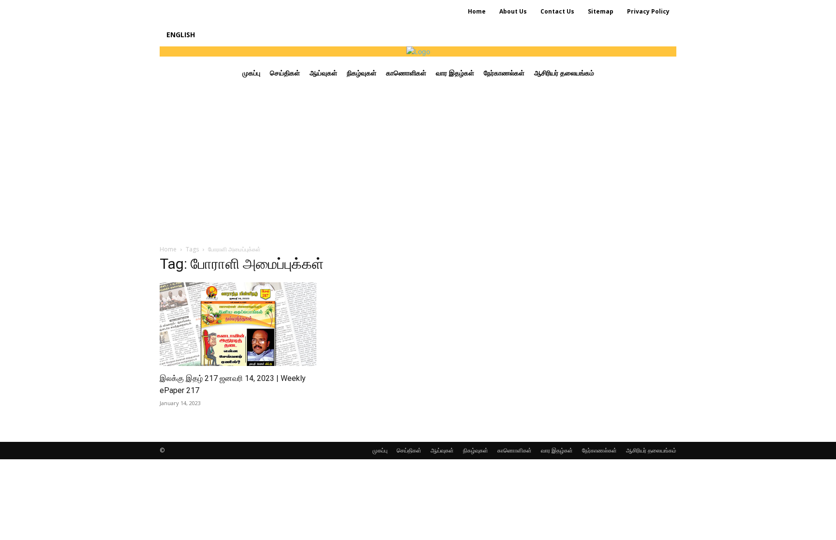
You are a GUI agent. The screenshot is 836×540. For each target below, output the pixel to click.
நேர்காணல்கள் (599, 450)
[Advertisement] (418, 162)
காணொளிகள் (514, 450)
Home (168, 249)
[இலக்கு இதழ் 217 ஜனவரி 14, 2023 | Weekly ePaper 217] (238, 324)
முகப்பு (380, 450)
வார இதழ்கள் (557, 450)
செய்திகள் (409, 450)
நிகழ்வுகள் (475, 450)
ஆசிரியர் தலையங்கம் (651, 450)
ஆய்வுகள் (442, 450)
